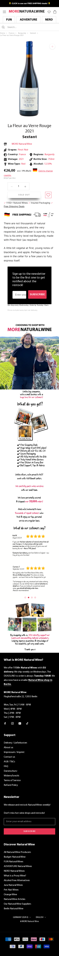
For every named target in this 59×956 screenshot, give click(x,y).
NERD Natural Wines (14, 871)
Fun (9, 19)
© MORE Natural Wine (29, 921)
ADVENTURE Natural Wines (18, 866)
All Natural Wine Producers (17, 852)
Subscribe (29, 831)
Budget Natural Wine (14, 857)
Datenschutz (10, 771)
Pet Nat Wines (11, 890)
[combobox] (26, 27)
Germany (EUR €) (20, 917)
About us (8, 747)
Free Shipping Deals (14, 206)
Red (23, 164)
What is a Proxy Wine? (15, 876)
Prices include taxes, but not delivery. (23, 310)
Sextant (29, 137)
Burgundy (50, 154)
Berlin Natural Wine (13, 908)
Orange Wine (10, 894)
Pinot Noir (23, 150)
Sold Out (24, 195)
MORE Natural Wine (22, 144)
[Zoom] (52, 46)
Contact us (9, 757)
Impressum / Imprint (14, 752)
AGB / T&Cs (9, 761)
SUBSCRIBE (37, 294)
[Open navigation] (4, 11)
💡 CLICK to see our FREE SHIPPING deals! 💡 (29, 3)
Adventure (28, 19)
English (39, 917)
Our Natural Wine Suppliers (17, 904)
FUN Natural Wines (13, 861)
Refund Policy (11, 785)
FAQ (6, 766)
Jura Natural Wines (13, 885)
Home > (4, 33)
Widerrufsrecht (11, 776)
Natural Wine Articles (14, 899)
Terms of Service (12, 780)
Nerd (49, 19)
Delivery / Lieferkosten (15, 743)
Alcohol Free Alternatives (17, 880)
